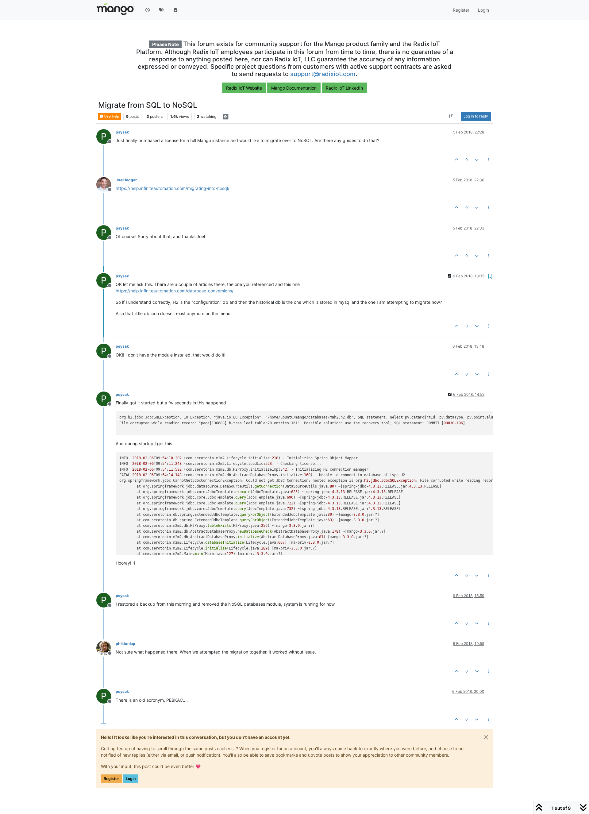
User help (111, 116)
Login (131, 778)
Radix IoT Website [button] (244, 88)
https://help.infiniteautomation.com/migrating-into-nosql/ (172, 188)
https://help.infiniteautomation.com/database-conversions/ (174, 290)
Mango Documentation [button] (294, 88)
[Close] (486, 737)
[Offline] (106, 184)
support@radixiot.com (323, 74)
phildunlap (125, 643)
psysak (122, 132)
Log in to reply (476, 116)
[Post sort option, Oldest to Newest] (451, 116)
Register (111, 778)
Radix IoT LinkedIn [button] (344, 88)
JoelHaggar (126, 180)
